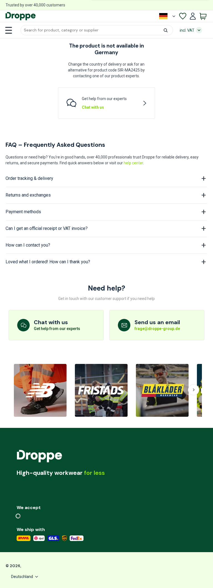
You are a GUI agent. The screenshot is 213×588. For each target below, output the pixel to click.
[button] (97, 30)
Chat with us (93, 107)
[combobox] (97, 30)
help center (133, 163)
